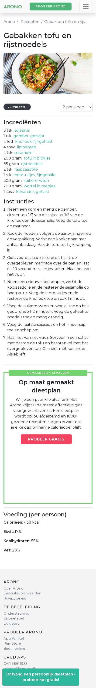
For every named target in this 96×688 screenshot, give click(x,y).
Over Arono (13, 588)
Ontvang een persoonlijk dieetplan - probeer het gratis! (40, 677)
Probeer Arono (50, 6)
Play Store (12, 643)
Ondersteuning (16, 613)
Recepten (30, 22)
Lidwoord (11, 623)
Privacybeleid (14, 598)
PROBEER (46, 439)
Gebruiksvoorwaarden (22, 593)
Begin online (14, 648)
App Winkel (13, 638)
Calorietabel (13, 618)
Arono (9, 22)
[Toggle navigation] (85, 6)
